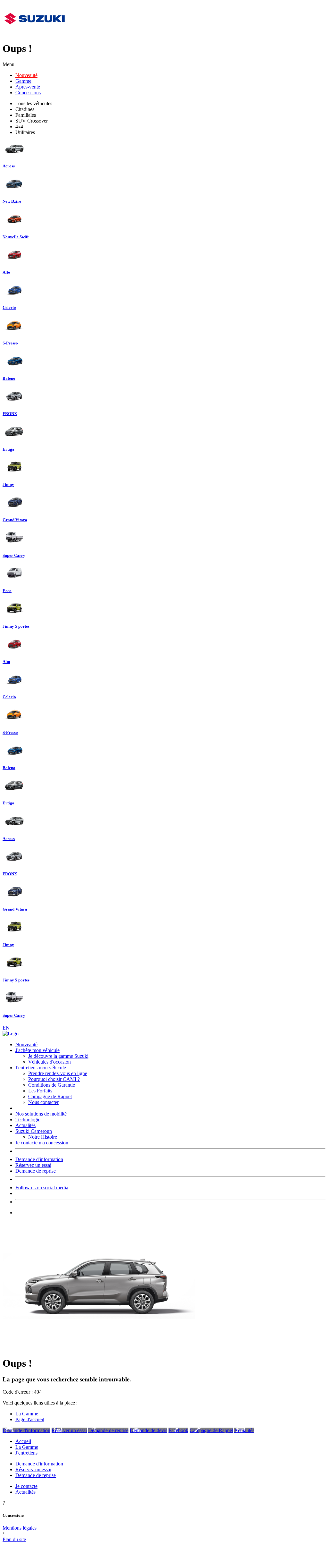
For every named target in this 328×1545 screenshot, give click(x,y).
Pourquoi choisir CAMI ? (54, 1079)
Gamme (23, 81)
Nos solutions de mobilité (41, 1113)
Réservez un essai (33, 1165)
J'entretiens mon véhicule (40, 1067)
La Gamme (26, 1413)
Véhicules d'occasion (49, 1062)
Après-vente (27, 86)
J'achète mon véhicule (37, 1050)
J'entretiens (26, 1453)
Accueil (23, 1441)
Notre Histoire (42, 1137)
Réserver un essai (69, 1430)
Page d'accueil (29, 1419)
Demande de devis (148, 1430)
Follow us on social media (41, 1187)
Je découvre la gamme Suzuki (58, 1056)
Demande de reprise (35, 1171)
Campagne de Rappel (50, 1096)
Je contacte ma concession (41, 1142)
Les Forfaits (40, 1090)
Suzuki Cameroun (33, 1131)
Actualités (25, 1125)
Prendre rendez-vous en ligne (57, 1073)
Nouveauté (26, 75)
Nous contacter (43, 1102)
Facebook (178, 1430)
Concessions (28, 92)
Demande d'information (39, 1159)
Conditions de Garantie (51, 1085)
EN (6, 1028)
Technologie (27, 1119)
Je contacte (26, 1486)
